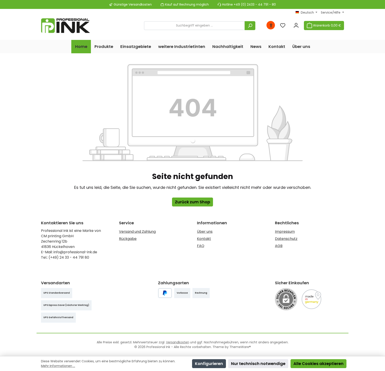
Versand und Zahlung (137, 231)
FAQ (200, 245)
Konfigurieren (209, 363)
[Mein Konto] (296, 25)
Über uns (205, 231)
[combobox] (194, 25)
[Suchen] (250, 25)
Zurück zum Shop (192, 202)
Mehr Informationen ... (58, 366)
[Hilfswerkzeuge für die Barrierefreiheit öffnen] (270, 25)
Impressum (285, 231)
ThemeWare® (240, 347)
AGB (279, 245)
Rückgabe (128, 238)
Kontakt (204, 238)
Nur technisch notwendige (258, 363)
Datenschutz (286, 238)
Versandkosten (177, 342)
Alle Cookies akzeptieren (318, 363)
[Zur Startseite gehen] (65, 25)
